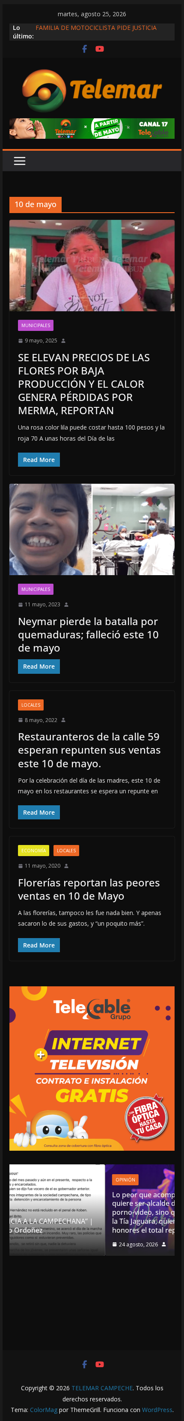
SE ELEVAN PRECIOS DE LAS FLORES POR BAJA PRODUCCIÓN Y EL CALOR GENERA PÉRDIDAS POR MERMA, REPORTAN (84, 384)
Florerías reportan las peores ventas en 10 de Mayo (89, 889)
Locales (30, 705)
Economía (33, 851)
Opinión (49, 1180)
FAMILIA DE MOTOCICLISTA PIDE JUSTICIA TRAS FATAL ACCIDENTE (96, 31)
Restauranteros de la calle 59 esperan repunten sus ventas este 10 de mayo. (89, 749)
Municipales (35, 325)
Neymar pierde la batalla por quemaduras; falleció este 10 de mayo (88, 634)
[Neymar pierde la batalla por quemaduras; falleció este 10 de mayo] (91, 529)
